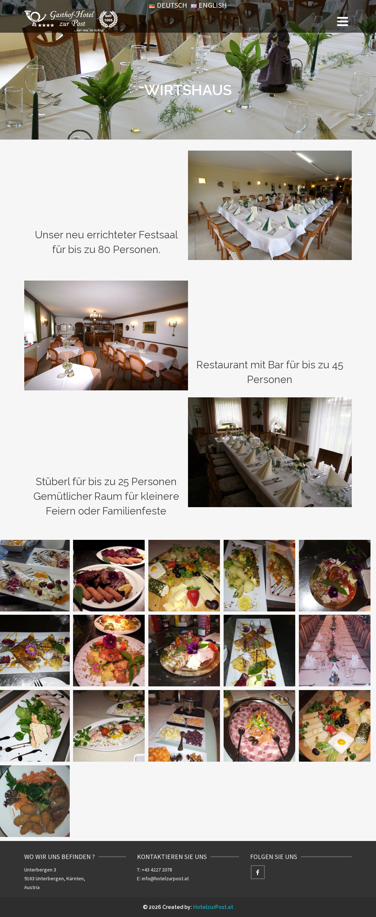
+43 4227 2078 (157, 869)
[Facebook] (258, 872)
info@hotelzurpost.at (165, 878)
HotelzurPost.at (213, 907)
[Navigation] (342, 21)
